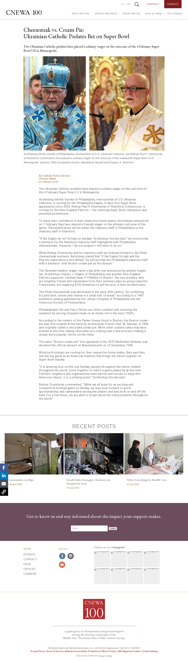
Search (136, 4)
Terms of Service (54, 651)
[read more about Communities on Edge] (34, 453)
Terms (109, 656)
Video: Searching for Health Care (147, 480)
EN (123, 4)
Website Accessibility (76, 651)
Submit (113, 528)
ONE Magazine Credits (129, 651)
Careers (30, 573)
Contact (153, 4)
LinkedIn (4, 476)
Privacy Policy (37, 651)
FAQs (27, 564)
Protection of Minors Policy (102, 651)
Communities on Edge (20, 480)
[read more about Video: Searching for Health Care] (153, 453)
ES (128, 4)
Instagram (118, 547)
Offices (29, 569)
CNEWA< (24, 12)
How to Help (153, 13)
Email (4, 484)
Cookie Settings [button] (150, 651)
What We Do (131, 13)
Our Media (174, 13)
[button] (102, 559)
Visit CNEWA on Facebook (62, 556)
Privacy (102, 656)
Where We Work (106, 13)
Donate (173, 4)
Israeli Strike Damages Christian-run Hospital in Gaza (88, 481)
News (53, 178)
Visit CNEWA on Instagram (71, 556)
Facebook (4, 467)
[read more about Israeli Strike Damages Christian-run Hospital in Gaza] (93, 453)
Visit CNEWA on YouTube (62, 564)
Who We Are (80, 13)
